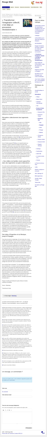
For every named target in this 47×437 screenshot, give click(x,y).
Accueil (3, 14)
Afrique (37, 96)
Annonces (17, 7)
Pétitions (8, 9)
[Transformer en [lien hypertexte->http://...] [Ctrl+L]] (7, 410)
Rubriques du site (6, 7)
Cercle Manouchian (34, 7)
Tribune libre (37, 182)
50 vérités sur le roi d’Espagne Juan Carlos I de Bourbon (39, 75)
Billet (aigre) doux (39, 176)
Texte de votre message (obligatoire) (10, 405)
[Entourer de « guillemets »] (11, 410)
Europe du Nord (41, 141)
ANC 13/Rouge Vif (39, 173)
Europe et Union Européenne (25, 14)
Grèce (40, 127)
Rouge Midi (7, 2)
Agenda (12, 7)
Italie (40, 122)
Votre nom (4, 388)
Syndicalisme (39, 151)
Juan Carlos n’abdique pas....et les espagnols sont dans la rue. (40, 81)
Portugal (41, 129)
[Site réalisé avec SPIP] (43, 432)
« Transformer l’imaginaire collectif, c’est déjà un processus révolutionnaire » (39, 57)
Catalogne (37, 35)
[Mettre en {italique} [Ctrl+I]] (5, 410)
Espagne (10, 15)
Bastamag (14, 295)
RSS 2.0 (20, 433)
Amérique (38, 148)
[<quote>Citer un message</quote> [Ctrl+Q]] (9, 410)
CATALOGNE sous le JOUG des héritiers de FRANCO (39, 39)
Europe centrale (41, 139)
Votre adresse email (6, 394)
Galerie (4, 9)
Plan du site (4, 433)
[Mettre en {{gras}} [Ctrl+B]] (3, 410)
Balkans (41, 132)
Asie (37, 105)
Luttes (36, 167)
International (16, 14)
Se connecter (5, 391)
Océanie (38, 160)
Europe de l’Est (41, 112)
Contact (16, 433)
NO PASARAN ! (38, 43)
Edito (41, 7)
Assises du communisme (25, 7)
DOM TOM (38, 153)
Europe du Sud (5, 15)
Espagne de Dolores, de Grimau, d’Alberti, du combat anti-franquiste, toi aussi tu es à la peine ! (39, 48)
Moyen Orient (39, 99)
